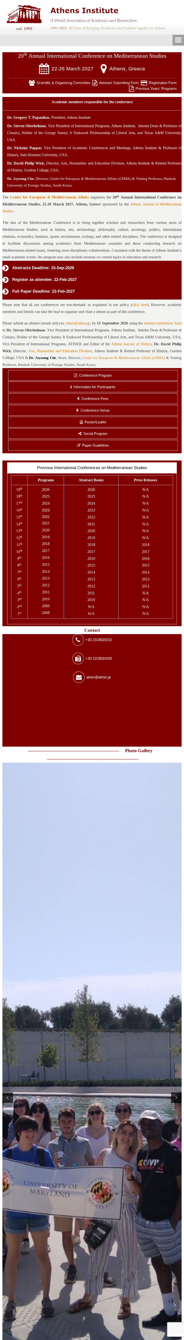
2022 (46, 517)
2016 (46, 558)
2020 (46, 530)
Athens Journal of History (131, 344)
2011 (46, 592)
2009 (46, 606)
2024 (46, 503)
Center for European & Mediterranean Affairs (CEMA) (90, 179)
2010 (46, 599)
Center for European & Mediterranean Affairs (49, 197)
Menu (178, 40)
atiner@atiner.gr (78, 323)
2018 (46, 544)
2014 (46, 571)
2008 (46, 613)
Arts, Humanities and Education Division (92, 163)
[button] (7, 1097)
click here (139, 305)
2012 (46, 585)
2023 (46, 510)
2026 (46, 490)
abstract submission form (163, 323)
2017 (46, 551)
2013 (46, 578)
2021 (46, 523)
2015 (46, 564)
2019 (46, 537)
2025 (46, 496)
